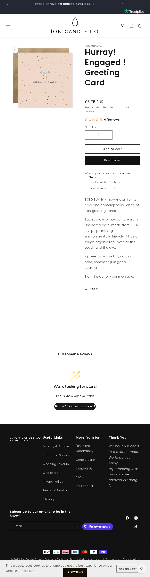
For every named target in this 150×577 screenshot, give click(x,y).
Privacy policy (131, 559)
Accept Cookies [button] (130, 568)
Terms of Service (55, 490)
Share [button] (93, 288)
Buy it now (112, 160)
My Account (84, 486)
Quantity (90, 127)
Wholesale (50, 473)
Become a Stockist (57, 455)
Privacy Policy (53, 482)
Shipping (109, 107)
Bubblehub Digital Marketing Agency (78, 559)
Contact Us (84, 468)
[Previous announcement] (7, 4)
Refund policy (111, 559)
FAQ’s (80, 477)
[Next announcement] (123, 4)
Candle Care (85, 460)
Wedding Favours (56, 464)
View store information (105, 188)
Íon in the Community (84, 448)
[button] (8, 25)
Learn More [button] (28, 571)
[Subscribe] (75, 526)
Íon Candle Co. (29, 559)
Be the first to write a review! (75, 406)
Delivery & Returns (56, 446)
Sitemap (49, 499)
